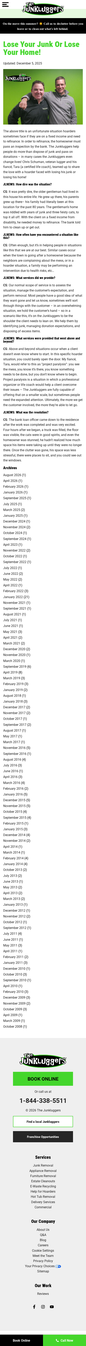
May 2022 (10, 579)
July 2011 (10, 933)
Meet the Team (43, 1255)
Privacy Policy (43, 1261)
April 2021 (10, 637)
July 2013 (10, 875)
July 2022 (10, 568)
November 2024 (14, 527)
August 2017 (12, 730)
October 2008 (12, 1026)
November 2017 (14, 713)
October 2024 (12, 533)
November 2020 (14, 655)
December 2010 (14, 968)
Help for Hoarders (43, 1191)
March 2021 (11, 643)
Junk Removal (43, 1165)
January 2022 (13, 597)
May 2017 (10, 736)
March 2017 (11, 742)
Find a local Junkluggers (43, 1122)
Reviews (43, 1293)
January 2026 (13, 492)
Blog (43, 1240)
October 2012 (12, 922)
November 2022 (14, 550)
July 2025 (10, 504)
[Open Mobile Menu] (5, 5)
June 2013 (10, 881)
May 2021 (10, 632)
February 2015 (13, 823)
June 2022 (10, 573)
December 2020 (14, 649)
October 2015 (12, 811)
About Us (43, 1229)
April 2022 (10, 585)
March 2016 (11, 783)
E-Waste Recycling (43, 1186)
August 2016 (12, 759)
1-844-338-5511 (43, 1100)
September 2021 (14, 608)
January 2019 (13, 690)
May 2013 (10, 887)
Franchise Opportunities (43, 1137)
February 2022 (13, 591)
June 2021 (10, 626)
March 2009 (11, 1020)
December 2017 (14, 707)
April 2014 (10, 846)
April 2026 (10, 480)
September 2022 (14, 562)
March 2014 (11, 852)
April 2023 (10, 544)
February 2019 (13, 684)
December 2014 (14, 835)
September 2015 (14, 817)
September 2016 (14, 753)
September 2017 (14, 724)
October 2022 (12, 556)
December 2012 (14, 910)
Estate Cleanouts (43, 1181)
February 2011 (13, 957)
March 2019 (11, 678)
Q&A (43, 1235)
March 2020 (11, 661)
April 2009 (10, 1015)
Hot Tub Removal (43, 1196)
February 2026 (13, 486)
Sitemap (43, 1271)
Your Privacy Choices (40, 1266)
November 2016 (14, 748)
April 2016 (10, 777)
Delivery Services (43, 1202)
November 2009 (14, 1003)
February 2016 (13, 788)
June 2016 (10, 771)
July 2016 (10, 765)
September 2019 (14, 666)
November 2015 (14, 806)
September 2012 (14, 928)
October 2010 (12, 974)
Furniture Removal (43, 1176)
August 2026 (12, 475)
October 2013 (12, 869)
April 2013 (10, 893)
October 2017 (12, 718)
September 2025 (14, 498)
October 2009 (12, 1009)
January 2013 (13, 904)
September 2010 (14, 980)
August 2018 (12, 695)
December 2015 (14, 800)
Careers (43, 1245)
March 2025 (11, 510)
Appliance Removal (43, 1171)
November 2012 (14, 916)
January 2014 (13, 864)
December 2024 (14, 521)
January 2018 (13, 701)
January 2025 (13, 515)
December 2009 (14, 997)
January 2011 (13, 962)
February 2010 (13, 991)
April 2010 (10, 986)
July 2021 (10, 620)
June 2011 (10, 939)
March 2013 (11, 899)
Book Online (43, 1079)
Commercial (43, 1207)
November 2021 (14, 602)
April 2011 (10, 951)
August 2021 (12, 614)
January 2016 (13, 794)
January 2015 (13, 829)
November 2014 (14, 840)
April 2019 (10, 672)
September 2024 (14, 539)
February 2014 (13, 858)
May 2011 (10, 945)
